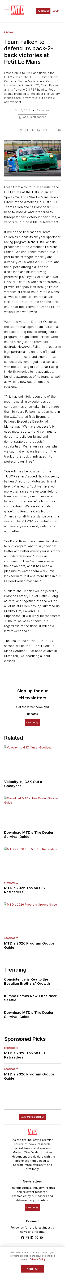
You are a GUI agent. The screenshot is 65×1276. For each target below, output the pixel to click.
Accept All (32, 1269)
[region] (32, 1261)
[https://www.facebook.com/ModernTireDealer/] (22, 1237)
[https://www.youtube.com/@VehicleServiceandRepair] (41, 1237)
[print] (59, 130)
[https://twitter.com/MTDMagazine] (36, 1237)
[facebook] (20, 130)
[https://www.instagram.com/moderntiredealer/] (27, 1237)
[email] (45, 130)
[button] (6, 11)
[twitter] (32, 130)
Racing (8, 32)
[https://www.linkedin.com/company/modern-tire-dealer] (32, 1237)
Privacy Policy (37, 1259)
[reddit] (39, 130)
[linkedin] (26, 130)
